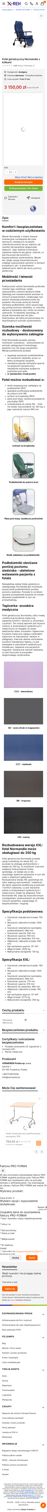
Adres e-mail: (7, 1233)
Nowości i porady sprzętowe (14, 1353)
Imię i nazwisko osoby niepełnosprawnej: (21, 1218)
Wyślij (32, 1257)
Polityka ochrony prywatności (14, 1465)
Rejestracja (6, 1385)
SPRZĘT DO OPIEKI (23, 10)
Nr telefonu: (7, 1245)
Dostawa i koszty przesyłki (13, 1423)
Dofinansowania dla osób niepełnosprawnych (21, 1325)
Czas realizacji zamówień (13, 1418)
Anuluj (15, 1257)
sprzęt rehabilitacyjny (27, 1490)
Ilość (6, 167)
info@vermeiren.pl (11, 1077)
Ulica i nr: (5, 1224)
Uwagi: (3, 1248)
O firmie (5, 1469)
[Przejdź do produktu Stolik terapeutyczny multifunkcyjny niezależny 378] (23, 1114)
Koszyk (5, 1381)
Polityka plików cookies (12, 1455)
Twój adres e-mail (9, 1282)
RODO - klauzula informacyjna (15, 1460)
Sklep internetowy (20, 1509)
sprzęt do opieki (29, 1492)
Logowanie (6, 1395)
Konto (4, 1376)
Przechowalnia (8, 1390)
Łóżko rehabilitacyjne (11, 1362)
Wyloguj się (7, 1400)
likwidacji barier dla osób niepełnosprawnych (20, 1495)
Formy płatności (9, 1427)
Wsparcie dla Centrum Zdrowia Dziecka (19, 1413)
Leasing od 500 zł (9, 1432)
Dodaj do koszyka (24, 182)
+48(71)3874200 (10, 1074)
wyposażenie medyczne (35, 1496)
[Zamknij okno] (3, 1171)
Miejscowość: (7, 1239)
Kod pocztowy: (8, 1230)
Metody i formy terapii (11, 1348)
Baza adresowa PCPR (11, 1330)
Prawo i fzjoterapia (10, 1357)
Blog (4, 1343)
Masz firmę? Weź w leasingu (29, 177)
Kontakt (5, 1474)
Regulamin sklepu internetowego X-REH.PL (20, 1450)
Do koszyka (38, 1143)
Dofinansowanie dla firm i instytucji (16, 1320)
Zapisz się (10, 1288)
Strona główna (7, 10)
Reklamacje (7, 1437)
